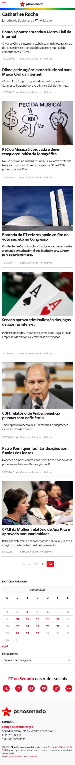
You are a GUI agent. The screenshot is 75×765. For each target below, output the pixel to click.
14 (57, 619)
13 (43, 564)
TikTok (56, 688)
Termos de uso (30, 756)
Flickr (68, 688)
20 (47, 626)
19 (37, 626)
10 (17, 619)
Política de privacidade (12, 756)
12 (35, 564)
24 (17, 633)
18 (27, 626)
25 (27, 633)
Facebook (31, 688)
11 (27, 619)
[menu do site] (3, 4)
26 (37, 633)
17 (17, 626)
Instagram (18, 688)
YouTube (43, 688)
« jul (5, 646)
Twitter (6, 688)
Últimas (48, 58)
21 (57, 626)
